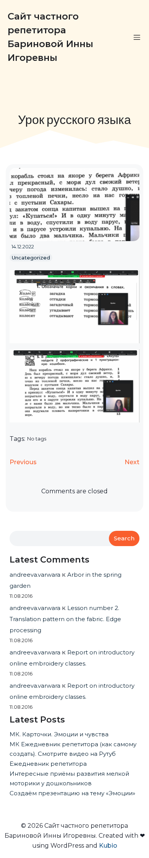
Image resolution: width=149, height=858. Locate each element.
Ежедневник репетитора (48, 763)
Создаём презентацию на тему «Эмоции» (72, 793)
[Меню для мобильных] (136, 37)
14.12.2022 (22, 246)
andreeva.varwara (35, 574)
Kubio (108, 845)
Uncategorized (31, 257)
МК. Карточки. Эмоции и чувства (59, 734)
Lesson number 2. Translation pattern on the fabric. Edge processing (65, 619)
